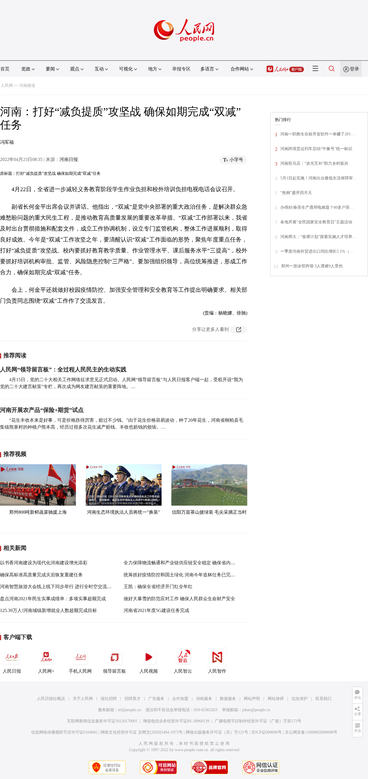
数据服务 (228, 699)
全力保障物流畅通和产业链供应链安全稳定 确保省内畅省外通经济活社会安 (200, 562)
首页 (4, 68)
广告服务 (156, 699)
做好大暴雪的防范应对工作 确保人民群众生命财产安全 (179, 598)
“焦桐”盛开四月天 (296, 193)
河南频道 (27, 85)
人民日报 (12, 671)
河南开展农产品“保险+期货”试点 (42, 410)
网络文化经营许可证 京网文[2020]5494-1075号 (142, 732)
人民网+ (46, 671)
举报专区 (181, 68)
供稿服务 (204, 699)
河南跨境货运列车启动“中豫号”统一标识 (316, 149)
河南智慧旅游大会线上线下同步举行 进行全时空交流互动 (58, 586)
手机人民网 (80, 671)
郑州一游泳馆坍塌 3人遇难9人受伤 (312, 266)
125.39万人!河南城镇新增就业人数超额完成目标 (48, 610)
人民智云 (183, 671)
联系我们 (323, 699)
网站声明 (252, 699)
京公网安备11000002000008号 (311, 732)
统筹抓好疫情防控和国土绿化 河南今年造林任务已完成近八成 (186, 574)
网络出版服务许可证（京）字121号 (217, 732)
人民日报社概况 (51, 699)
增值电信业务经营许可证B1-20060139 (176, 721)
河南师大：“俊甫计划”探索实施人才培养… (318, 237)
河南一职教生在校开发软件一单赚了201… (317, 134)
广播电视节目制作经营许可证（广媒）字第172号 (258, 721)
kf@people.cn (129, 710)
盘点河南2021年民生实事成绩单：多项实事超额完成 (53, 598)
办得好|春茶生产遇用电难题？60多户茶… (317, 207)
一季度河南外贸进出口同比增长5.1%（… (316, 251)
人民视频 (148, 671)
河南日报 (69, 159)
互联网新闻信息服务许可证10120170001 (102, 721)
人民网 (7, 85)
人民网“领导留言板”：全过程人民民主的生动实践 (63, 369)
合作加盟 (180, 699)
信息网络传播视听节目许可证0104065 (64, 732)
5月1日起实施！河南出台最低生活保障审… (318, 178)
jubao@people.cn (256, 710)
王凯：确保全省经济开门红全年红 (158, 586)
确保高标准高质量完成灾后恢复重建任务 (41, 574)
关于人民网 (83, 699)
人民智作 (217, 671)
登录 (354, 68)
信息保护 (300, 699)
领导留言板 (114, 671)
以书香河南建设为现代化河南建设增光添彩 (43, 562)
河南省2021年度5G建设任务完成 (156, 610)
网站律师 (276, 699)
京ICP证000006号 (266, 732)
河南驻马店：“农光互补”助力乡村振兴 (314, 163)
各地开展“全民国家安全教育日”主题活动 (316, 222)
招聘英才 (132, 699)
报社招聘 (109, 699)
